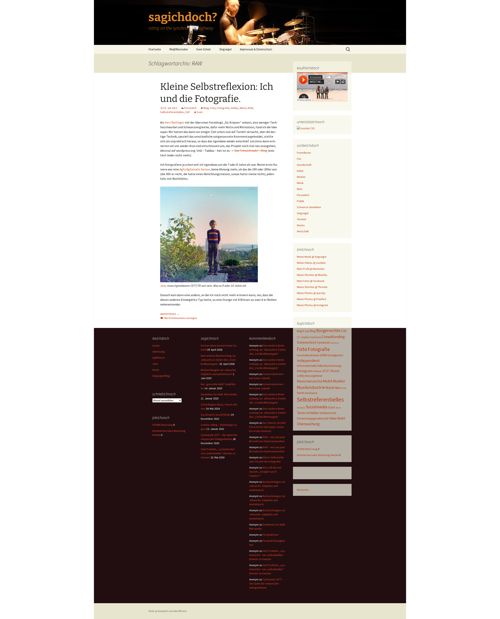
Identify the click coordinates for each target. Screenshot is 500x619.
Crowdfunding (333, 336)
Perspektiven (270, 534)
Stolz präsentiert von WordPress (167, 611)
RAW (250, 108)
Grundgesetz (335, 355)
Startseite (154, 49)
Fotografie (223, 108)
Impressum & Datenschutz (256, 49)
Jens (163, 286)
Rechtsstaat (311, 393)
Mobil (327, 381)
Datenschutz (306, 342)
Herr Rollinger (174, 122)
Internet (317, 371)
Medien (301, 177)
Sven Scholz (203, 49)
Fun (299, 158)
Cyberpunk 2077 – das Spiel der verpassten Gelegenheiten (266, 583)
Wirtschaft (303, 231)
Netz (299, 189)
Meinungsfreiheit (313, 376)
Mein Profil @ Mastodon (310, 269)
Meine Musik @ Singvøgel (311, 256)
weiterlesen (170, 314)
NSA (344, 388)
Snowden (301, 407)
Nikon (243, 108)
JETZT (326, 371)
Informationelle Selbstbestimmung (319, 366)
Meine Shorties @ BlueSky (312, 275)
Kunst (334, 371)
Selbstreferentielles (172, 112)
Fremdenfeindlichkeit (308, 355)
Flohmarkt (334, 343)
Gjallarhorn (158, 357)
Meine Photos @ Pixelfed (311, 299)
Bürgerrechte (328, 330)
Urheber (312, 413)
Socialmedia (316, 407)
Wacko (301, 225)
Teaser (338, 407)
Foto (213, 108)
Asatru (156, 345)
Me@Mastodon (178, 49)
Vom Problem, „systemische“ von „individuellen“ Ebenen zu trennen (218, 453)
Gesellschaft (304, 165)
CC (298, 337)
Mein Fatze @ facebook (310, 281)
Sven (200, 112)
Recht (300, 393)
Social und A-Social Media (215, 414)
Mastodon (303, 490)
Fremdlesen (304, 152)
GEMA (323, 355)
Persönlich (190, 108)
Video (333, 418)
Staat (331, 407)
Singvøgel (225, 49)
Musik (300, 183)
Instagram (305, 371)
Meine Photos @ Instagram (312, 305)
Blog (206, 108)
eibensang (158, 351)
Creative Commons (311, 337)
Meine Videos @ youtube (311, 263)
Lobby (301, 376)
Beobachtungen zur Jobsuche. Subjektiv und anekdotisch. (267, 486)
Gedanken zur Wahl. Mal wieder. (219, 394)
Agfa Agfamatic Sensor (194, 169)
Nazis (330, 387)
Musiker (339, 381)
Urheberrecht (328, 413)
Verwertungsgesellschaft (312, 418)
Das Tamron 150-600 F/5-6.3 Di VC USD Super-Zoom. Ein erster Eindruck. (267, 427)
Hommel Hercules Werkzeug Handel (317, 455)
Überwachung (308, 423)
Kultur (300, 171)
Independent (308, 360)
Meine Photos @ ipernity (311, 293)
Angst (300, 331)
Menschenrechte (309, 381)
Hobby (234, 108)
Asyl (307, 331)
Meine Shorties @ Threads (312, 287)
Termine (301, 219)
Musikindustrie (311, 387)
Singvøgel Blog (161, 376)
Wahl (341, 418)
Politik (300, 201)
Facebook (323, 342)
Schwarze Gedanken (309, 207)
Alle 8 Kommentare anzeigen (180, 318)
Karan (155, 369)
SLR (187, 112)
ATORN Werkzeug (307, 449)
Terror (301, 413)
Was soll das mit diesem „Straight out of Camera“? (265, 471)
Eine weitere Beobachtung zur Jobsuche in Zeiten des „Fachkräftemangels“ (218, 360)
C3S (343, 331)
